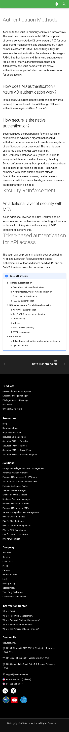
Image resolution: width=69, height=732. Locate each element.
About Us (7, 553)
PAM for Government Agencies (17, 525)
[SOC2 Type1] (23, 699)
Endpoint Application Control (15, 486)
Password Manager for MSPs (16, 503)
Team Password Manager (14, 490)
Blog (5, 424)
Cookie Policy (9, 588)
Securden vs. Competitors (14, 437)
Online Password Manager (15, 495)
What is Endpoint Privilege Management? (21, 620)
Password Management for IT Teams (20, 477)
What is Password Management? (18, 616)
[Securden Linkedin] (5, 691)
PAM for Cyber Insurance (14, 517)
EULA (5, 579)
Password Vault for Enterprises (17, 391)
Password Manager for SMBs (16, 508)
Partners (6, 570)
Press (5, 566)
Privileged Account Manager (16, 400)
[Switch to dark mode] (56, 4)
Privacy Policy (9, 583)
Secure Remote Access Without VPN (20, 481)
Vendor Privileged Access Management (21, 512)
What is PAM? (9, 611)
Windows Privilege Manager (15, 473)
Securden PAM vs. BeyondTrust (17, 450)
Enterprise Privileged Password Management (23, 468)
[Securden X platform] (13, 691)
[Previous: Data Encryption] (5, 363)
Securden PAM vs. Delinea (15, 446)
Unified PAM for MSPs (12, 409)
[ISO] (14, 699)
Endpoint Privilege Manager (15, 396)
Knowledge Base (10, 428)
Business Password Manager (16, 499)
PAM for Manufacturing (13, 521)
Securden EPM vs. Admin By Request (20, 454)
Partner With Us (10, 575)
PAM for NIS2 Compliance (14, 530)
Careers (6, 557)
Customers (8, 561)
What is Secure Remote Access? (18, 625)
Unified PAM (8, 404)
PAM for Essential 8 (11, 539)
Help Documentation (12, 432)
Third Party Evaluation (13, 592)
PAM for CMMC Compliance (15, 534)
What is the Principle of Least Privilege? (21, 629)
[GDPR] (6, 699)
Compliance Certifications (14, 597)
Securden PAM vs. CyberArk (15, 441)
